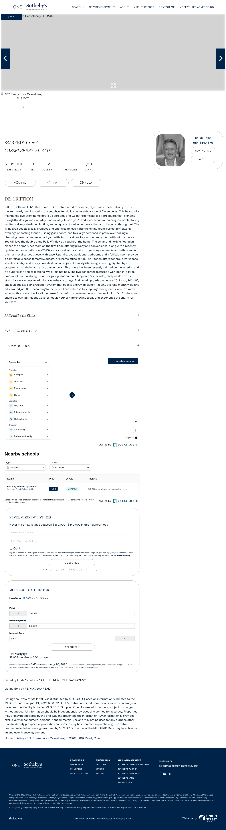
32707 (72, 738)
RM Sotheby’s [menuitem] (125, 782)
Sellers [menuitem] (100, 773)
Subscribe (72, 562)
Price (12, 607)
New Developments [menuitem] (102, 7)
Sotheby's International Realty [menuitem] (135, 764)
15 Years (44, 598)
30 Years (30, 598)
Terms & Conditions (98, 819)
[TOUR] (86, 182)
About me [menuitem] (101, 764)
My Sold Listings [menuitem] (79, 773)
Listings (20, 738)
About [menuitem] (124, 7)
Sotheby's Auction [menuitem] (127, 769)
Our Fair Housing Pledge (121, 819)
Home (9, 738)
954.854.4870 (203, 142)
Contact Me (203, 150)
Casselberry (58, 738)
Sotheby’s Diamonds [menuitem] (129, 773)
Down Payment (17, 620)
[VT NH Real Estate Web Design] (208, 818)
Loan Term (15, 598)
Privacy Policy (123, 555)
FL (30, 738)
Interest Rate (16, 633)
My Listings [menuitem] (76, 769)
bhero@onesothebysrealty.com (180, 766)
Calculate (72, 647)
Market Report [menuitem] (143, 7)
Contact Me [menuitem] (167, 7)
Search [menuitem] (77, 7)
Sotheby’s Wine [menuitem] (126, 778)
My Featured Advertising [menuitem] (196, 7)
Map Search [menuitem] (76, 764)
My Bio (203, 159)
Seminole (41, 738)
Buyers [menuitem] (100, 769)
